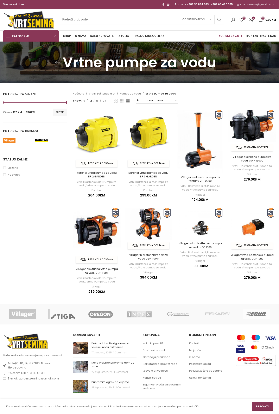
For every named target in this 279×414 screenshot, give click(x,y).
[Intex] (139, 314)
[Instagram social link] (168, 4)
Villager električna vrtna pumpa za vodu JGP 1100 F (97, 271)
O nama (194, 357)
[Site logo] (29, 19)
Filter (60, 112)
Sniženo (13, 168)
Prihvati (262, 406)
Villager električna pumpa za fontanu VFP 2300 (200, 179)
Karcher (96, 190)
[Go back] (57, 62)
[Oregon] (100, 314)
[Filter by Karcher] (50, 140)
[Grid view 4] (128, 100)
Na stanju (14, 175)
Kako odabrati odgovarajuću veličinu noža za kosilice (111, 345)
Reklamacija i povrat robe (160, 364)
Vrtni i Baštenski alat (102, 94)
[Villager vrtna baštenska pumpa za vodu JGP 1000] (200, 224)
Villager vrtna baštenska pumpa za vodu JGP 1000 (200, 245)
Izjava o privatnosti (155, 371)
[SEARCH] (219, 19)
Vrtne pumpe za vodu (101, 185)
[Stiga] (61, 314)
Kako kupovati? (153, 343)
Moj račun (195, 350)
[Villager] (22, 314)
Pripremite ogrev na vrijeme (110, 382)
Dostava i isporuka (155, 350)
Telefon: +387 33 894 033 (26, 373)
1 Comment (120, 352)
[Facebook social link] (163, 4)
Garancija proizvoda (156, 357)
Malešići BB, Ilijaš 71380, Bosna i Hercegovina (29, 365)
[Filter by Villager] (18, 140)
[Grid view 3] (121, 100)
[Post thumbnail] (80, 348)
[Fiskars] (217, 314)
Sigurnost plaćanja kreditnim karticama (162, 386)
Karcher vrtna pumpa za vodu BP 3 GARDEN (148, 174)
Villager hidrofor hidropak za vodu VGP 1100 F (148, 257)
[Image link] (26, 341)
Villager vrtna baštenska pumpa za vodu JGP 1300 (252, 257)
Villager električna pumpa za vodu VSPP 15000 (252, 159)
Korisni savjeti (152, 378)
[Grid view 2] (116, 100)
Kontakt (194, 343)
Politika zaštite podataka (205, 371)
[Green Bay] (178, 314)
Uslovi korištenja (200, 378)
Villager (200, 194)
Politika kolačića (200, 364)
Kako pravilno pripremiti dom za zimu (112, 364)
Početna (78, 94)
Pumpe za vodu (130, 94)
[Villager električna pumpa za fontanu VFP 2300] (200, 141)
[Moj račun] (233, 20)
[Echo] (256, 314)
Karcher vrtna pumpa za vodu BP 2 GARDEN (97, 174)
